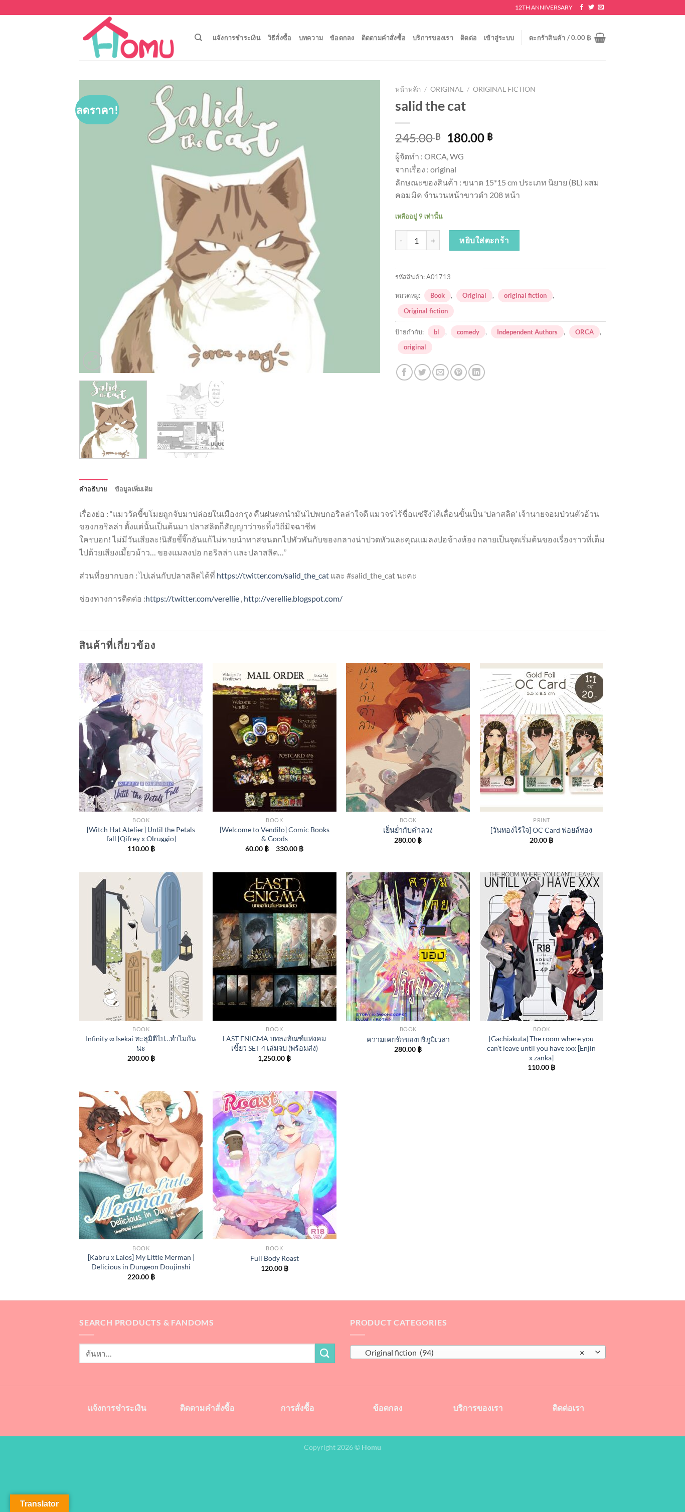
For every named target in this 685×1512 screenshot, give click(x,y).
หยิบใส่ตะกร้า (484, 240)
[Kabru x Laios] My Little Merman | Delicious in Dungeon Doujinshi (141, 1262)
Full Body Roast (274, 1258)
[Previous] (98, 226)
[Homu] (129, 38)
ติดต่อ (468, 38)
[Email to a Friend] (440, 372)
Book (437, 295)
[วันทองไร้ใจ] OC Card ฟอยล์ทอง (541, 830)
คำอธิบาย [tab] (93, 489)
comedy (468, 332)
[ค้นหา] (198, 37)
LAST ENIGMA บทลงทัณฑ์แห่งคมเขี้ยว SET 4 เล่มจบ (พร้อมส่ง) (274, 1043)
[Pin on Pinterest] (458, 372)
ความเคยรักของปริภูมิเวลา (408, 1039)
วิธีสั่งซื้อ (280, 38)
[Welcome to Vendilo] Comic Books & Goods (274, 834)
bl (436, 332)
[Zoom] (92, 360)
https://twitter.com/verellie (192, 598)
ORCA (584, 332)
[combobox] (478, 1352)
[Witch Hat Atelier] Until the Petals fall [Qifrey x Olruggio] (141, 834)
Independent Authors (527, 332)
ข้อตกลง (342, 38)
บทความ (311, 38)
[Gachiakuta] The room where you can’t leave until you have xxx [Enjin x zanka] (541, 1047)
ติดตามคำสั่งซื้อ (384, 38)
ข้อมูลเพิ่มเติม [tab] (134, 489)
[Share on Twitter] (422, 372)
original (415, 347)
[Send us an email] (601, 7)
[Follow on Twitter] (591, 7)
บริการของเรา (433, 38)
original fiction (525, 295)
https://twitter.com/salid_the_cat (273, 575)
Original (446, 89)
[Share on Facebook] (404, 372)
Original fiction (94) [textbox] (473, 1352)
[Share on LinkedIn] (476, 372)
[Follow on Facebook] (582, 7)
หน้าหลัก (408, 89)
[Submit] (325, 1353)
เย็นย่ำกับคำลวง (408, 830)
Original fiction (504, 89)
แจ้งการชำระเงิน (237, 38)
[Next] (362, 226)
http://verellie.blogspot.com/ (293, 598)
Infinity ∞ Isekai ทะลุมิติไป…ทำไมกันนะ (141, 1043)
